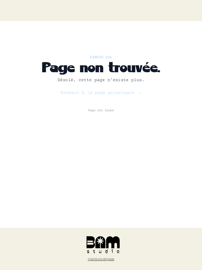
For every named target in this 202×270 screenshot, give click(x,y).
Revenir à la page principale (101, 92)
